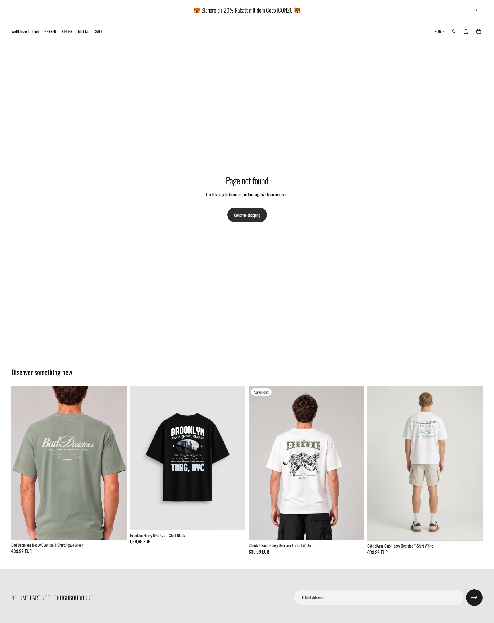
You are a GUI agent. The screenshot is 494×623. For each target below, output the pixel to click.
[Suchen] (454, 31)
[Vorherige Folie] (13, 10)
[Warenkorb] (478, 31)
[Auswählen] (118, 531)
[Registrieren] (474, 597)
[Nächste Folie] (476, 10)
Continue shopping (247, 215)
